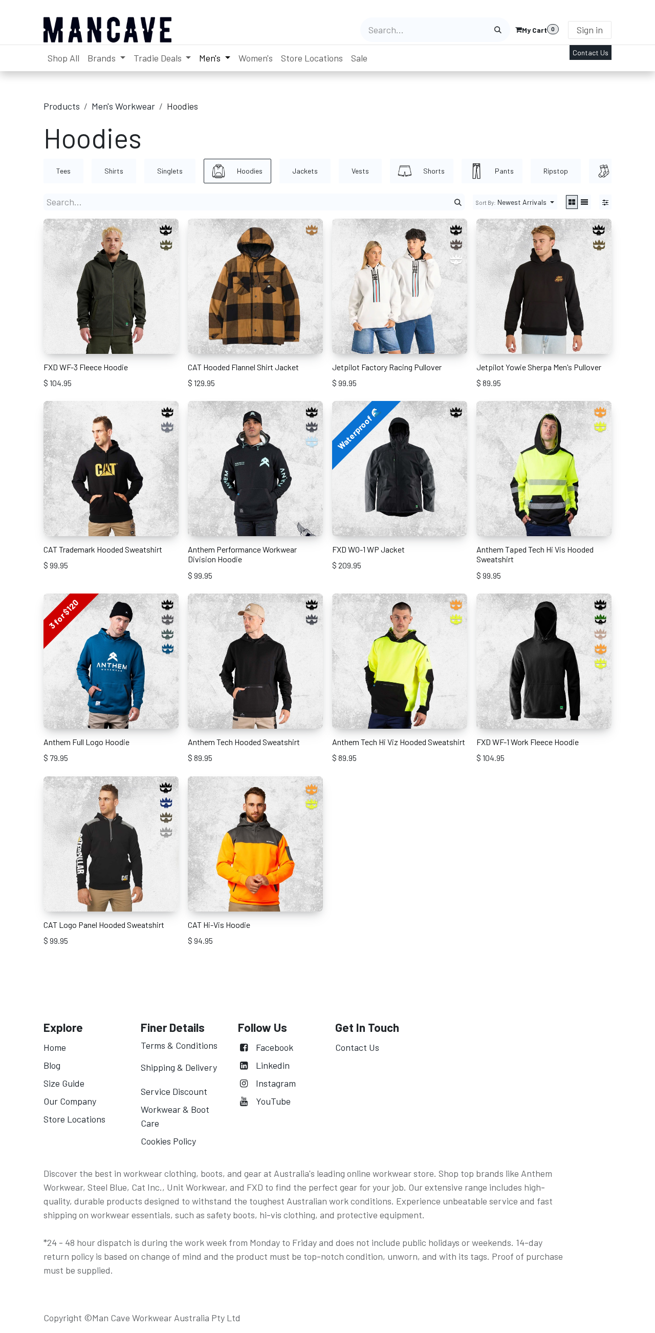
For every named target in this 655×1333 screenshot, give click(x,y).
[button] (515, 202)
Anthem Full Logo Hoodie (86, 742)
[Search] (498, 29)
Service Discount (174, 1091)
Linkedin (273, 1065)
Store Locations (74, 1119)
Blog (51, 1065)
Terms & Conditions (179, 1045)
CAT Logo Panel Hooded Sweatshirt (103, 924)
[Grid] (571, 202)
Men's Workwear (123, 106)
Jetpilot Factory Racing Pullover (387, 367)
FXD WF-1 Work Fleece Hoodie (527, 742)
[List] (584, 202)
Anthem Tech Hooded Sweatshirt (244, 742)
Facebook (274, 1047)
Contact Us (590, 52)
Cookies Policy (168, 1141)
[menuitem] (63, 58)
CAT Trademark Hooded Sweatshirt (102, 549)
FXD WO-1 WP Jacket (368, 549)
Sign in (590, 29)
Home (54, 1047)
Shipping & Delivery (179, 1067)
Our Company (70, 1101)
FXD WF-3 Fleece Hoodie (85, 367)
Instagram (276, 1083)
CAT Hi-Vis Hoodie (219, 924)
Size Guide (63, 1083)
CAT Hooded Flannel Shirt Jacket (243, 367)
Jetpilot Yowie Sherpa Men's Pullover (538, 367)
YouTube (273, 1101)
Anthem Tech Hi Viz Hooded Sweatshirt (398, 742)
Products (61, 106)
